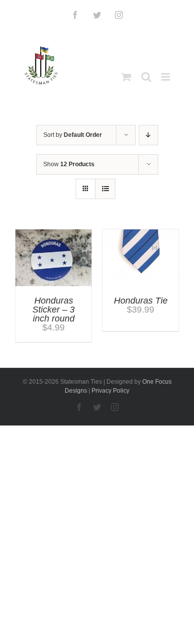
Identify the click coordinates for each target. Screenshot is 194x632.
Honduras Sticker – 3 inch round (53, 309)
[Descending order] (148, 135)
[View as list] (105, 189)
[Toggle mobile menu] (166, 77)
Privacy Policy (110, 390)
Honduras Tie (141, 301)
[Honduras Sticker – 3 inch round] (53, 234)
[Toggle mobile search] (146, 77)
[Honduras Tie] (140, 234)
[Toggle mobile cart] (126, 77)
